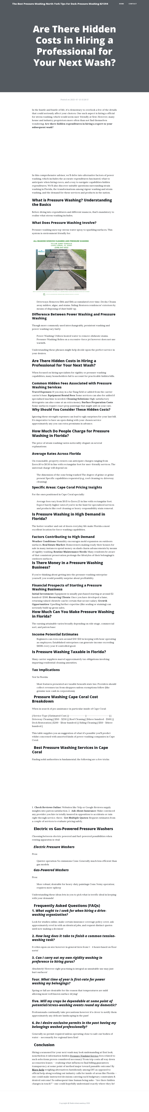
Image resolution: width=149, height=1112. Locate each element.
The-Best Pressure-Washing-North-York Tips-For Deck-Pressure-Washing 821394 (60, 3)
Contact (133, 4)
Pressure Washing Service (84, 1055)
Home (121, 4)
